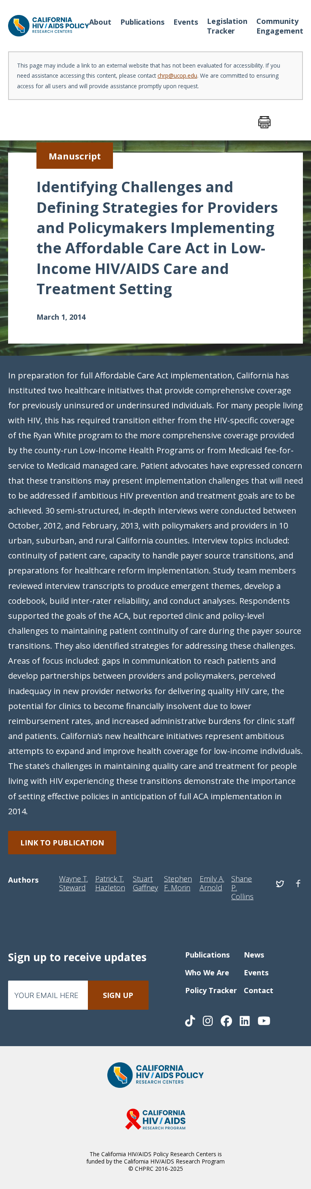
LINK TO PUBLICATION (62, 842)
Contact (258, 990)
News (254, 955)
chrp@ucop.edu (177, 75)
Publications (142, 22)
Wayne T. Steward (73, 883)
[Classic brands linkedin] (245, 1023)
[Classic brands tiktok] (191, 1023)
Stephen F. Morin (178, 883)
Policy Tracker (211, 990)
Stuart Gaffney (145, 883)
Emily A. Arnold (212, 883)
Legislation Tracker (227, 26)
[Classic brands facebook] (227, 1023)
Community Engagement (279, 26)
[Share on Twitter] (280, 884)
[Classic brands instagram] (209, 1023)
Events (185, 22)
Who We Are (207, 972)
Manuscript (75, 156)
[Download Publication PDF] (256, 122)
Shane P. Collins (242, 888)
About (100, 22)
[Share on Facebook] (298, 884)
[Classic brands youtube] (264, 1023)
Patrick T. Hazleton (110, 883)
